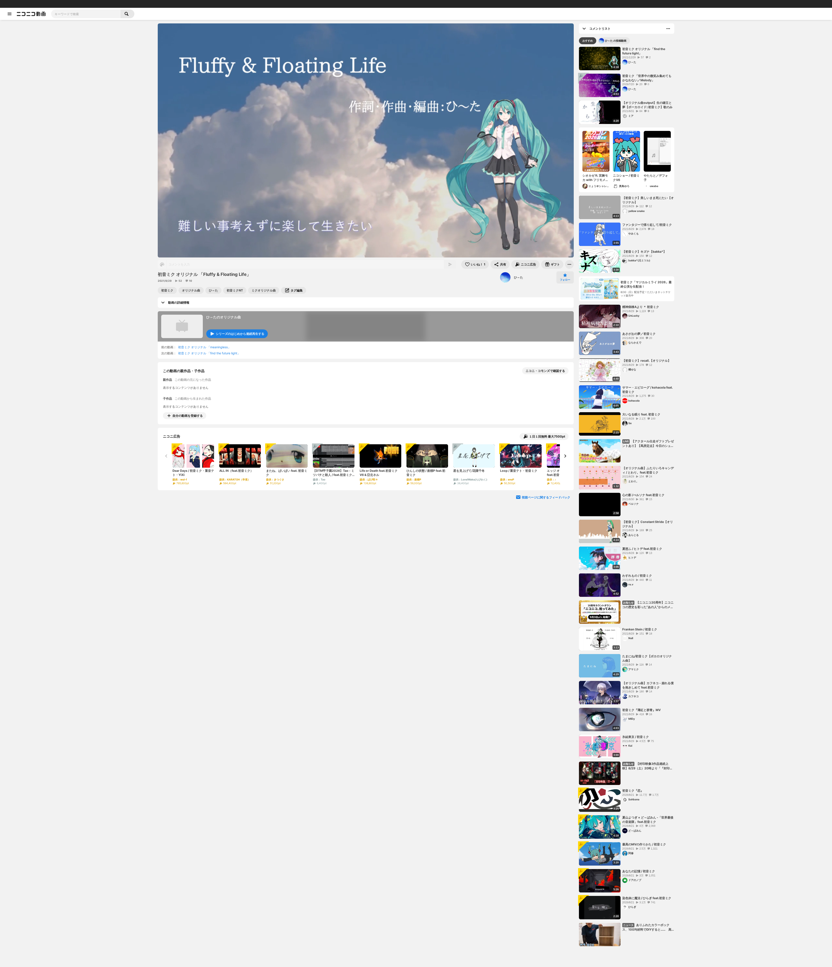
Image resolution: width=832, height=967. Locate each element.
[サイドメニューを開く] (9, 14)
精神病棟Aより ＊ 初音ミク (640, 307)
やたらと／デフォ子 (656, 178)
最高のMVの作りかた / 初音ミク (644, 844)
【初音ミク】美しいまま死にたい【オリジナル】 (648, 200)
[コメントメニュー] (668, 28)
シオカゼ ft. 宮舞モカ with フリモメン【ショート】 (595, 178)
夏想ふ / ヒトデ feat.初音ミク (642, 548)
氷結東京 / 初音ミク (635, 737)
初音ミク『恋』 (633, 790)
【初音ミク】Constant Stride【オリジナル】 (647, 524)
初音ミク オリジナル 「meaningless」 (204, 347)
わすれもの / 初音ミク (637, 575)
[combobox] (85, 14)
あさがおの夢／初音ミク (639, 333)
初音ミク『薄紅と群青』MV (641, 710)
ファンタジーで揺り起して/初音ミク (647, 224)
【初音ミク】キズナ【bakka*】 (644, 251)
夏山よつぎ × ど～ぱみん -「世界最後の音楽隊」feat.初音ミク (647, 820)
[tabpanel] (626, 496)
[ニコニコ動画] (31, 14)
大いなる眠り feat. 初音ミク (641, 414)
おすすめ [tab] (587, 40)
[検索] (127, 14)
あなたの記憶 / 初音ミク (638, 871)
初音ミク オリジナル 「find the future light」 (209, 353)
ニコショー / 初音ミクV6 (626, 178)
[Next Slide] (565, 456)
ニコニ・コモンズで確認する (545, 371)
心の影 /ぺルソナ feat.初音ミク (643, 495)
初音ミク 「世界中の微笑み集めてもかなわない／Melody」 (646, 78)
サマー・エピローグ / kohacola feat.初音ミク (647, 390)
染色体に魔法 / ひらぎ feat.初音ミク (646, 898)
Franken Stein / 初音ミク (639, 629)
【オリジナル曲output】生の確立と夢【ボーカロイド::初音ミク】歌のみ (647, 105)
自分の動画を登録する (187, 415)
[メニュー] (569, 264)
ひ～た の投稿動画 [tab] (615, 40)
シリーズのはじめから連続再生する (240, 333)
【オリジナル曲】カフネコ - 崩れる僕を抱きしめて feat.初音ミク (648, 685)
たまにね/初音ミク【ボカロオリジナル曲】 (647, 658)
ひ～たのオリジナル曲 (223, 317)
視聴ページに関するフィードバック (546, 497)
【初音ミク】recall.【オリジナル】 (646, 360)
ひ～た (518, 277)
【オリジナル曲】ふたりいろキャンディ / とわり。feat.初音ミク (648, 470)
